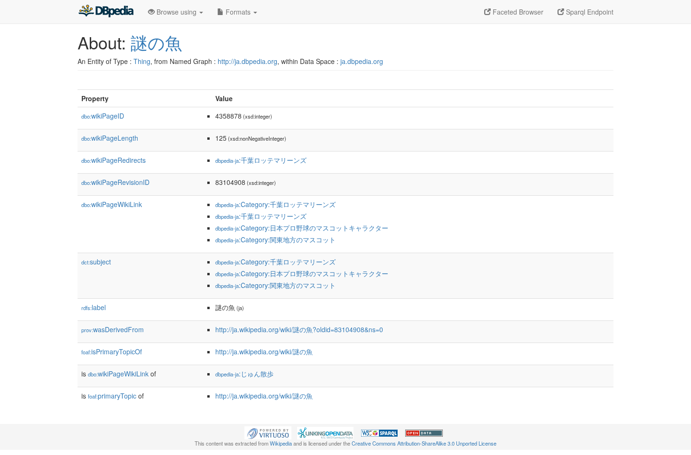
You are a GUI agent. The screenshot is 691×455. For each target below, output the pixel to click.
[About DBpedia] (106, 12)
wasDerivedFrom (112, 329)
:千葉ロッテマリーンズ (260, 160)
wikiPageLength (109, 138)
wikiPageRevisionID (115, 182)
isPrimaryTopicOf (111, 351)
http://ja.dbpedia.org (247, 61)
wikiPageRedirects (113, 160)
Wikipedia (281, 443)
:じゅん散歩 (244, 373)
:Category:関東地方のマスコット (275, 239)
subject (96, 261)
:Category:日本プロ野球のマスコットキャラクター (301, 227)
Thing (141, 61)
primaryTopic (112, 395)
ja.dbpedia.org (361, 61)
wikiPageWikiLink (111, 204)
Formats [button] (238, 11)
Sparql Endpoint (588, 11)
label (93, 307)
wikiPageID (102, 115)
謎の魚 (156, 42)
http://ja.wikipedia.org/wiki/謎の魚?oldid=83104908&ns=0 (299, 329)
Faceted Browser (517, 11)
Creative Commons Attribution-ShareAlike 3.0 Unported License (424, 443)
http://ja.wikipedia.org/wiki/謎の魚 (264, 351)
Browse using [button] (176, 11)
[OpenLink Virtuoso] (267, 432)
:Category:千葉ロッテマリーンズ (275, 204)
